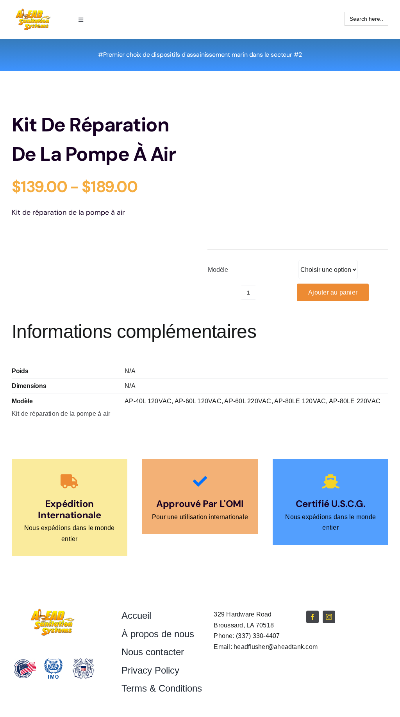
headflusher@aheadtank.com (276, 646)
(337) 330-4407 (258, 636)
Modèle (218, 269)
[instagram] (329, 617)
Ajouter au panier (332, 292)
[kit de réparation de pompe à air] (297, 174)
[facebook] (312, 617)
